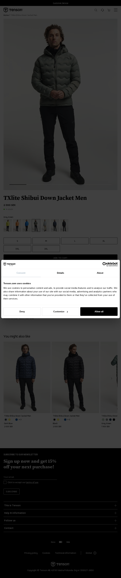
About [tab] (100, 272)
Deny (22, 311)
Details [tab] (60, 272)
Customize (58, 311)
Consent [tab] (21, 272)
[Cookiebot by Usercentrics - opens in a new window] (105, 264)
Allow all (99, 311)
